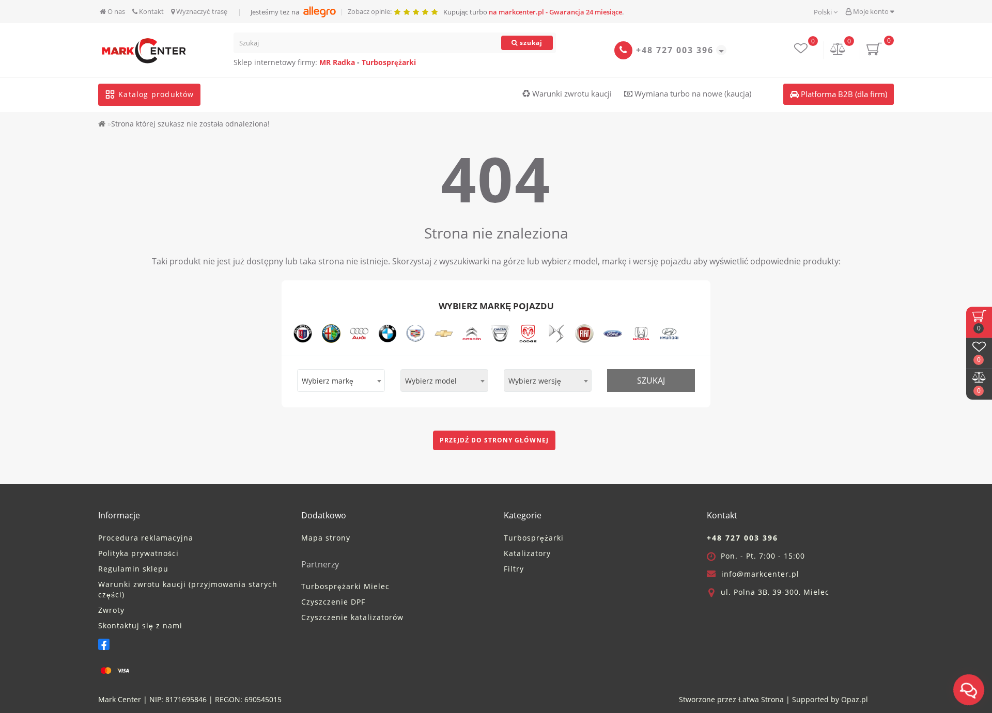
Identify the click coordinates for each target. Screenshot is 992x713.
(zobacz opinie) (454, 375)
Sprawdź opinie (502, 426)
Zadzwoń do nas (422, 426)
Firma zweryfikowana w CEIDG (433, 399)
